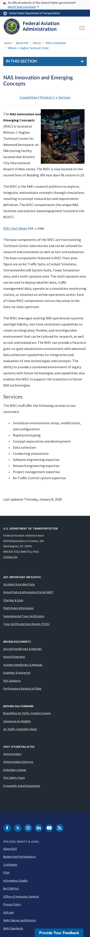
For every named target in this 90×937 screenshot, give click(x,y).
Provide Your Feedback (59, 932)
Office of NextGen (55, 43)
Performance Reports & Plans (22, 688)
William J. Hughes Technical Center (28, 48)
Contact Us (10, 557)
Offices (37, 43)
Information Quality (15, 880)
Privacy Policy (12, 904)
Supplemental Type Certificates (23, 616)
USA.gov (8, 912)
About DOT (10, 849)
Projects (46, 97)
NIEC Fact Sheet (15, 228)
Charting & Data (13, 600)
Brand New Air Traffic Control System (26, 713)
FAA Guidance (12, 681)
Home (7, 43)
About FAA (22, 43)
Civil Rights (10, 865)
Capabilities (29, 97)
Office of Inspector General (21, 896)
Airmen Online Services (18, 762)
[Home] (31, 28)
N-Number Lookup (14, 770)
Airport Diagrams (14, 657)
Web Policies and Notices (19, 920)
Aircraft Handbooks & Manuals (22, 649)
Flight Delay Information (18, 608)
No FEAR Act (11, 888)
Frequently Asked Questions (21, 786)
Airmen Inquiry (12, 754)
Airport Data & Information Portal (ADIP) (28, 592)
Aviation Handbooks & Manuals (22, 665)
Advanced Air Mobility (17, 721)
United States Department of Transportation (34, 13)
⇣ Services (63, 97)
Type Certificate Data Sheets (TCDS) (26, 624)
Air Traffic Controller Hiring (20, 729)
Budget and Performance (19, 857)
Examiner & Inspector (17, 673)
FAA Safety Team (14, 778)
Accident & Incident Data (19, 584)
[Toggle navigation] (82, 28)
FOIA (6, 872)
